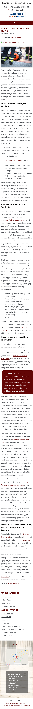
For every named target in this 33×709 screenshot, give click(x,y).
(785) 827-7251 (17, 10)
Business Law (6, 617)
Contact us (5, 577)
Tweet (24, 42)
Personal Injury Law (14, 583)
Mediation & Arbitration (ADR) (12, 629)
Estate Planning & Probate (11, 626)
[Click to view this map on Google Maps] (17, 665)
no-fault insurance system (16, 220)
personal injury (26, 540)
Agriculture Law (7, 597)
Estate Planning (7, 600)
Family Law (5, 603)
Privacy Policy (23, 703)
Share (19, 42)
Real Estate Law (7, 635)
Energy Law (5, 623)
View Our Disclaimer (12, 703)
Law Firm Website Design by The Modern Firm (16, 705)
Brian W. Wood (16, 37)
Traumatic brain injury (13, 160)
